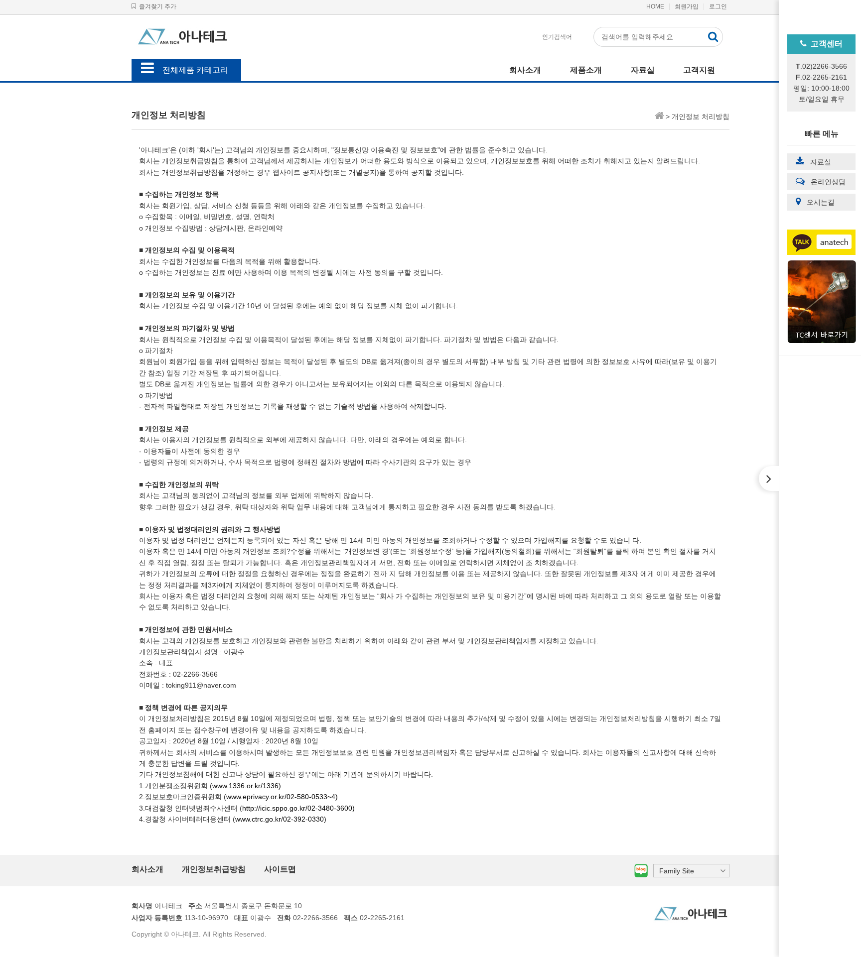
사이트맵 (280, 869)
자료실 (643, 70)
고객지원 (699, 70)
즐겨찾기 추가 (156, 6)
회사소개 (525, 70)
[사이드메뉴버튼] (769, 478)
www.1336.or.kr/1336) (246, 786)
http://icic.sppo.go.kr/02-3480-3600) (298, 808)
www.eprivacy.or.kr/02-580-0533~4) (282, 797)
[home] (659, 116)
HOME (655, 6)
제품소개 (586, 70)
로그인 (718, 6)
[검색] (713, 37)
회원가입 (687, 6)
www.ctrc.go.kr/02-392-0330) (280, 819)
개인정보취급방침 (214, 869)
